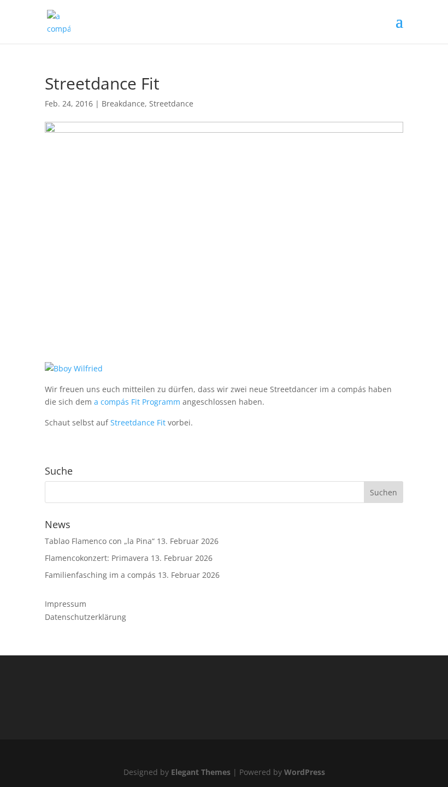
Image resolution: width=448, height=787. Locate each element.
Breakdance (123, 103)
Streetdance (171, 103)
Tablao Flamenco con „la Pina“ (100, 541)
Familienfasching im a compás (100, 575)
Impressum (65, 604)
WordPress (304, 772)
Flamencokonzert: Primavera (97, 558)
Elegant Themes (201, 772)
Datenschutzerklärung (85, 617)
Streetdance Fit (138, 422)
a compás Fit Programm (137, 402)
